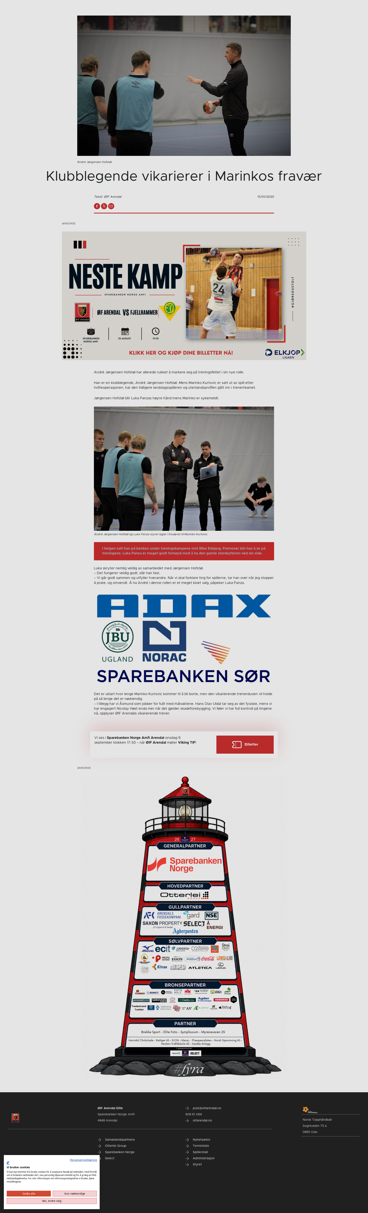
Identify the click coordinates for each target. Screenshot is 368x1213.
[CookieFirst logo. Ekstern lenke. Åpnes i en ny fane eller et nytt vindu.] (8, 1163)
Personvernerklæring (83, 1160)
